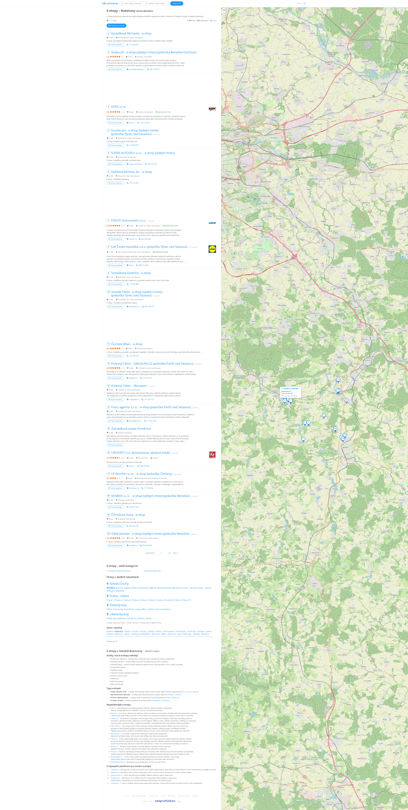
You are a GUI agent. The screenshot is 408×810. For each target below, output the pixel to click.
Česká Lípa (112, 618)
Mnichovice (171, 634)
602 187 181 (152, 164)
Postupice (156, 636)
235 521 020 (134, 507)
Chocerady (191, 631)
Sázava (170, 636)
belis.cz (132, 466)
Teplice (151, 609)
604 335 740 (134, 526)
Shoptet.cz (114, 772)
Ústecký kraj (118, 605)
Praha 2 (118, 600)
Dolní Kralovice (169, 631)
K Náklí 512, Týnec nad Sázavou (149, 226)
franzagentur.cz (135, 421)
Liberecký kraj (119, 614)
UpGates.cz (115, 769)
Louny (138, 609)
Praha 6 (152, 600)
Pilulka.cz (171, 694)
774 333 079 (134, 356)
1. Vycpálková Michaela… (290, 388)
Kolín (134, 587)
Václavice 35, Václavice (145, 349)
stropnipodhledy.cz (137, 69)
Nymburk (176, 587)
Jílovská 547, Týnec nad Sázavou (129, 277)
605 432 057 (149, 306)
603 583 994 (147, 545)
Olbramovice (120, 636)
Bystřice (128, 631)
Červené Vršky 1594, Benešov (148, 538)
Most (144, 609)
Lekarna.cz (115, 718)
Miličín (163, 634)
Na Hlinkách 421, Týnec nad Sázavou (131, 300)
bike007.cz (133, 545)
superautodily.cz (135, 164)
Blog (179, 801)
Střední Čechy (119, 584)
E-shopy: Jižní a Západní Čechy (150, 623)
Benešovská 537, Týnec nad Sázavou (130, 38)
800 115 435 (143, 265)
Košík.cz (168, 697)
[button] (291, 401)
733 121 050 (144, 123)
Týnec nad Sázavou (205, 636)
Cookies (195, 796)
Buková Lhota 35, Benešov (127, 157)
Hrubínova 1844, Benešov (127, 519)
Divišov (159, 631)
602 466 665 (146, 239)
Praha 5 (143, 600)
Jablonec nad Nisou (127, 618)
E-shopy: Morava (132, 623)
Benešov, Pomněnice (125, 433)
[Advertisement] (162, 88)
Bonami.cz (114, 746)
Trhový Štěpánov (190, 636)
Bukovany (119, 631)
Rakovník (119, 590)
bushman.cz (134, 488)
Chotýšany (201, 631)
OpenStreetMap (400, 7)
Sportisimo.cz (116, 734)
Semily (148, 618)
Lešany (127, 634)
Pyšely (163, 636)
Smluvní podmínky (138, 796)
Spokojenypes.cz (117, 757)
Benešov (111, 587)
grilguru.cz (133, 378)
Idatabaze (112, 3)
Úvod (127, 796)
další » (175, 553)
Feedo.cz (114, 752)
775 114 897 (134, 183)
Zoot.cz (178, 694)
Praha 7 (160, 600)
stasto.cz (132, 239)
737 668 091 (134, 44)
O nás (163, 796)
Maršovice (156, 634)
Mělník (153, 587)
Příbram (110, 590)
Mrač (180, 634)
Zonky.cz (166, 700)
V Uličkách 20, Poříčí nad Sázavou (129, 411)
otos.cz (132, 123)
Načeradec (187, 634)
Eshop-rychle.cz (116, 775)
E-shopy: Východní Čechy (116, 623)
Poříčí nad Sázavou (142, 636)
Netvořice (205, 634)
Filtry (215, 20)
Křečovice (119, 634)
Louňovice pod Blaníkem (140, 634)
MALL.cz (183, 692)
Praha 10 (186, 600)
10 (169, 553)
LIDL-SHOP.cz (116, 726)
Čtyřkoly (151, 631)
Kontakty (171, 796)
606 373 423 (154, 69)
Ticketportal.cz (157, 700)
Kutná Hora (143, 587)
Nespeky (196, 634)
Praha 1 (110, 600)
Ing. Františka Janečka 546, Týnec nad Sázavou (134, 252)
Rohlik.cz (175, 697)
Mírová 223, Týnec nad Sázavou (129, 176)
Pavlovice (130, 636)
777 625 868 (134, 284)
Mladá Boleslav (164, 587)
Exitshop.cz (115, 783)
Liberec (140, 618)
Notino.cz (114, 713)
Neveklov (110, 636)
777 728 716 (147, 378)
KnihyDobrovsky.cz (118, 762)
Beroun (119, 587)
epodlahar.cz (134, 306)
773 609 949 (134, 145)
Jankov (209, 631)
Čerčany (143, 631)
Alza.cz (189, 692)
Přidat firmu (153, 796)
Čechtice (135, 631)
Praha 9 (177, 600)
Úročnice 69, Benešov (145, 112)
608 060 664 (145, 466)
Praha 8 (169, 600)
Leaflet (391, 7)
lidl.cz (131, 265)
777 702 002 (149, 488)
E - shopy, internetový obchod (118, 571)
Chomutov (118, 609)
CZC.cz (113, 708)
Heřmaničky (181, 631)
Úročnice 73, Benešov (144, 57)
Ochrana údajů (184, 796)
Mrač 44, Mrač (143, 458)
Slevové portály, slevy (152, 571)
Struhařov (178, 636)
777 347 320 (151, 421)
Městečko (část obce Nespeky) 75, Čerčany (152, 478)
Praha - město (119, 596)
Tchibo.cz (114, 739)
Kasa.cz (195, 692)
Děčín (109, 609)
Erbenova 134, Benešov (126, 500)
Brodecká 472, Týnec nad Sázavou (130, 138)
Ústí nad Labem (162, 609)
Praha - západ (204, 587)
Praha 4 (135, 600)
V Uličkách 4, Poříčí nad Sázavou (149, 368)
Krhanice (110, 634)
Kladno (127, 587)
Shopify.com (115, 778)
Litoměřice (129, 609)
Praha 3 (127, 600)
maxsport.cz (134, 399)
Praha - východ (189, 587)
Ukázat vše (111, 641)
